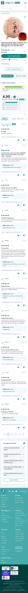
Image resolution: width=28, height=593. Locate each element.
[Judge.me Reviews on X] (9, 491)
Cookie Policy (13, 590)
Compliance (20, 589)
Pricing (2, 513)
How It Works (14, 480)
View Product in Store (14, 56)
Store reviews (4, 500)
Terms (4, 589)
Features (3, 502)
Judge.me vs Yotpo (19, 534)
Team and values (5, 549)
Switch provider (18, 540)
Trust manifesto (4, 522)
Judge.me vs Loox (19, 532)
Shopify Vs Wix (18, 525)
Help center (3, 538)
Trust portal (3, 519)
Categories (3, 562)
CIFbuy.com (15, 59)
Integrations (3, 506)
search (25, 8)
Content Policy (5, 590)
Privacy (9, 589)
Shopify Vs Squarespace (20, 521)
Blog (2, 532)
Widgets (3, 504)
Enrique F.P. (8, 124)
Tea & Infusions (5, 13)
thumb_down (24, 140)
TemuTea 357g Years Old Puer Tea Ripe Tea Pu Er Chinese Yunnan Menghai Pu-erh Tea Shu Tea (14, 44)
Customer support (5, 515)
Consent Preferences (21, 590)
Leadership (3, 551)
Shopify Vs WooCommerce (18, 518)
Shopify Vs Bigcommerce (20, 515)
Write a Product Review (14, 69)
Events (2, 534)
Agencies (3, 536)
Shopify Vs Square (19, 523)
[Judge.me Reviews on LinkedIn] (13, 491)
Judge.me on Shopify (19, 513)
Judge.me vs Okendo (19, 536)
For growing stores (19, 502)
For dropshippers (18, 498)
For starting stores (19, 500)
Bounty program (18, 551)
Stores (2, 560)
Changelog (3, 543)
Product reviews (4, 498)
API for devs (4, 540)
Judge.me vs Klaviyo (19, 538)
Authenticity (14, 589)
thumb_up (18, 140)
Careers (3, 554)
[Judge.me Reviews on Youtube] (16, 491)
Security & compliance (6, 517)
